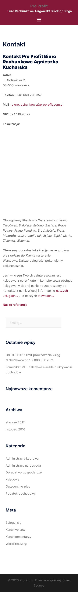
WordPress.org (16, 544)
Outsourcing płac (18, 486)
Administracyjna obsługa (23, 465)
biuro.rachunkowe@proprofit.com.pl (37, 104)
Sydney (39, 585)
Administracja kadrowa (22, 458)
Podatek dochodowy (21, 493)
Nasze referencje (15, 305)
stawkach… (46, 296)
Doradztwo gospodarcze (24, 472)
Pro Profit (39, 6)
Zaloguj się (13, 522)
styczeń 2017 (15, 422)
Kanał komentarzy (18, 537)
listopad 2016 (15, 429)
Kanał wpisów (15, 529)
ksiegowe (12, 479)
